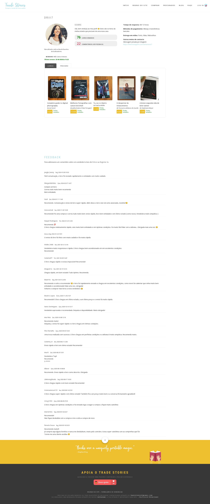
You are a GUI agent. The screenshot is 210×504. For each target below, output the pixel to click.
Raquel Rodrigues (51, 221)
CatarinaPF (48, 258)
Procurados (169, 5)
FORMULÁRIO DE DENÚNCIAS (112, 492)
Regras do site (140, 5)
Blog (181, 5)
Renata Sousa (49, 425)
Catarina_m (48, 341)
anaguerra (48, 269)
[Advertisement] (105, 138)
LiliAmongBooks (50, 379)
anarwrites (48, 412)
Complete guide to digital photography (57, 104)
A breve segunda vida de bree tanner (149, 104)
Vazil (46, 199)
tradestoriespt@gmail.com (141, 495)
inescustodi (48, 210)
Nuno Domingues (50, 306)
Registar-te (104, 162)
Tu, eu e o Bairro (100, 103)
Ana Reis (47, 317)
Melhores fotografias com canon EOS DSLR (81, 104)
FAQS (190, 5)
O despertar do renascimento (123, 104)
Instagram (101, 497)
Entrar (94, 162)
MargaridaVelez (50, 183)
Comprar (155, 5)
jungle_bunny (49, 172)
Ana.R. (46, 352)
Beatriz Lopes (49, 296)
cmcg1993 (48, 401)
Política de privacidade (148, 497)
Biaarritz (47, 280)
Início (126, 5)
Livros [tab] (51, 66)
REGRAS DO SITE (93, 492)
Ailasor (46, 368)
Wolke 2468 (48, 244)
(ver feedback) (98, 44)
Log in (200, 5)
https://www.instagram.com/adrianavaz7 (137, 44)
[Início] (15, 5)
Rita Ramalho (49, 331)
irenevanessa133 (51, 390)
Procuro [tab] (64, 66)
